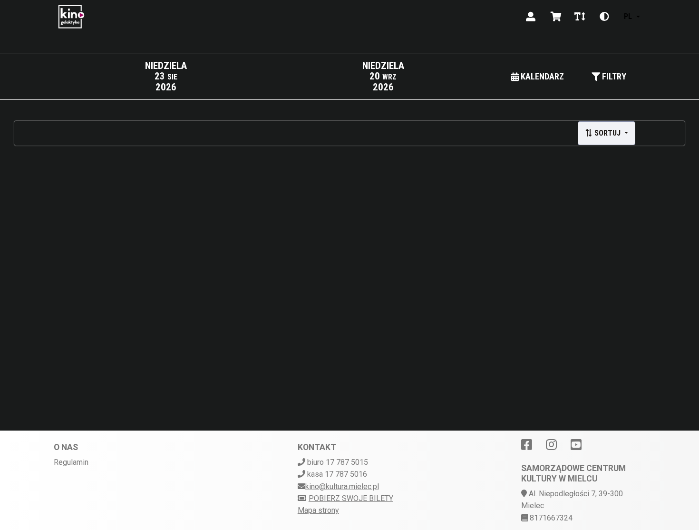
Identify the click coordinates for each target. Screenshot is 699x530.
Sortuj (607, 132)
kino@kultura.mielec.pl (342, 486)
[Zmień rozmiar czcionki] (579, 16)
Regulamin (71, 462)
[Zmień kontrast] (604, 16)
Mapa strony (318, 510)
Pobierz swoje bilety (351, 498)
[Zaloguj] (530, 16)
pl (628, 16)
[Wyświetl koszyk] (556, 16)
